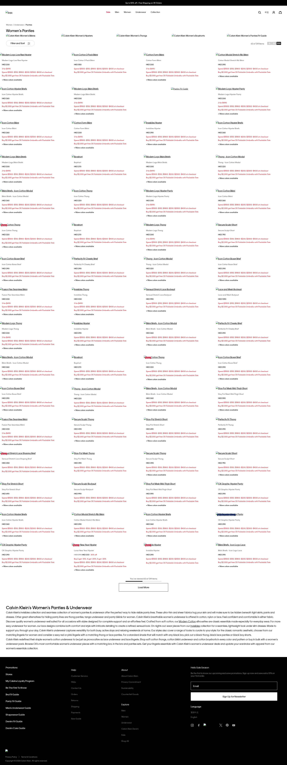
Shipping (75, 706)
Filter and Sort (18, 43)
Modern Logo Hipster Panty (229, 94)
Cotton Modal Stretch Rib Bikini (231, 60)
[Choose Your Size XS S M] (179, 54)
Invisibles (195, 625)
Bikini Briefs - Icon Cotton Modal (15, 196)
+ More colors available (12, 80)
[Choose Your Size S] (179, 483)
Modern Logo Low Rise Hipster (15, 60)
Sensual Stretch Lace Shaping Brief (17, 459)
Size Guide (76, 718)
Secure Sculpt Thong (82, 425)
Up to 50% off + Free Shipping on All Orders (143, 3)
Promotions (11, 667)
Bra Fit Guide (12, 694)
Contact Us (76, 688)
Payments (75, 712)
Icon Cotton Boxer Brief (11, 264)
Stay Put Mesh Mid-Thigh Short (231, 394)
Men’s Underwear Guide (18, 707)
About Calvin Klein (129, 676)
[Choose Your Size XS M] (107, 122)
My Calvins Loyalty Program (20, 680)
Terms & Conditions (29, 757)
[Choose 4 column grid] (279, 43)
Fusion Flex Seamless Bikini (13, 295)
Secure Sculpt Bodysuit (83, 489)
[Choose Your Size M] (107, 224)
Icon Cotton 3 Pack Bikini (84, 60)
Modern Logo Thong (154, 230)
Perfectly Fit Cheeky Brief (84, 264)
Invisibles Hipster (153, 128)
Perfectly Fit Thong (225, 425)
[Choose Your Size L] (107, 453)
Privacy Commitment (131, 682)
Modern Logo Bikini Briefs (84, 94)
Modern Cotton (187, 621)
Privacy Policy (11, 757)
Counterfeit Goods (130, 694)
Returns (74, 700)
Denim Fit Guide (14, 721)
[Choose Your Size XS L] (107, 190)
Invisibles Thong (80, 295)
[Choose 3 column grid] (274, 43)
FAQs (73, 682)
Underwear (19, 24)
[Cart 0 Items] (280, 12)
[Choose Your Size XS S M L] (179, 289)
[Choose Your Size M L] (107, 419)
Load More (143, 587)
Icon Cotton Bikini (9, 128)
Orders (74, 694)
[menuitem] (267, 12)
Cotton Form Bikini (153, 60)
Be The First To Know (16, 687)
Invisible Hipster (152, 550)
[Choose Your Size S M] (107, 54)
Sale (123, 735)
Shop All (125, 741)
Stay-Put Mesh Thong (83, 459)
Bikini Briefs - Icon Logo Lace (230, 550)
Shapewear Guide (15, 714)
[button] (108, 12)
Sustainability (127, 688)
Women (9, 24)
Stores (9, 674)
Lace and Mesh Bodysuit (228, 295)
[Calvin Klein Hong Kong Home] (9, 13)
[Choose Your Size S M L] (107, 258)
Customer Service (79, 676)
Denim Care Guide (15, 728)
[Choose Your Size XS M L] (179, 122)
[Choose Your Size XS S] (107, 156)
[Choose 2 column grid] (269, 43)
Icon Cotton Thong (81, 196)
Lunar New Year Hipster (84, 550)
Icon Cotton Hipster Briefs (12, 94)
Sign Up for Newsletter (234, 696)
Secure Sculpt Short (226, 230)
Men (123, 710)
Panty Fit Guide (13, 701)
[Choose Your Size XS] (179, 156)
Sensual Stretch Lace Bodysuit (158, 295)
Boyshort (77, 162)
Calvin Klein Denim (130, 728)
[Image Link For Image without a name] (179, 89)
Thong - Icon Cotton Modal (229, 162)
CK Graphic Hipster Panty (229, 489)
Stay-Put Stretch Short (155, 425)
